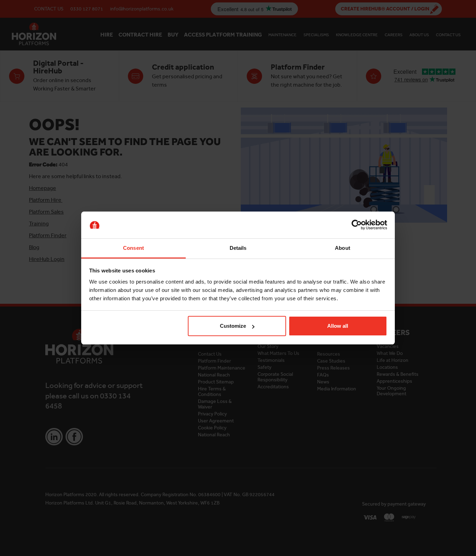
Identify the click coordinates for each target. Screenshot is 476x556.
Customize (233, 326)
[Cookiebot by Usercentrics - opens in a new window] (356, 225)
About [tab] (342, 248)
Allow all (337, 326)
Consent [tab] (133, 248)
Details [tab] (238, 248)
